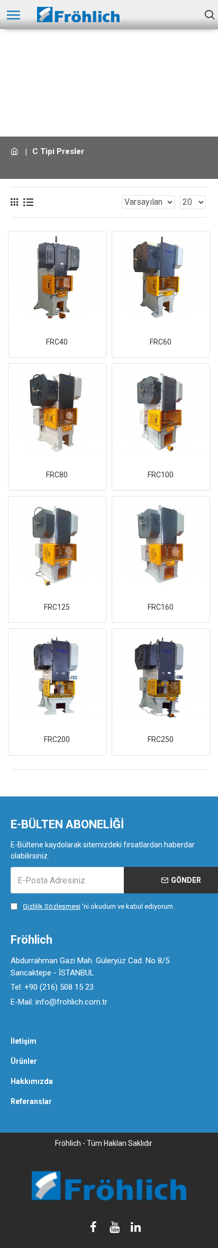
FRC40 (57, 342)
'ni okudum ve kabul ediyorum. (99, 906)
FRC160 (161, 607)
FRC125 (57, 607)
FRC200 (57, 739)
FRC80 (57, 475)
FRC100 (161, 475)
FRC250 (161, 739)
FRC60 (160, 342)
